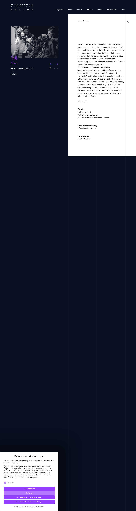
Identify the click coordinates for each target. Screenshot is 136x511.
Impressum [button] (41, 506)
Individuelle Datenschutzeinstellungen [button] (29, 502)
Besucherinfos (112, 10)
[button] (51, 64)
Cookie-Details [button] (18, 506)
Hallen (70, 10)
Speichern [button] (29, 493)
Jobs (123, 10)
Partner (79, 10)
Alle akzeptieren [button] (29, 489)
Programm (60, 10)
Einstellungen (13, 477)
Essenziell (10, 482)
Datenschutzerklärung (18, 475)
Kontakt (100, 10)
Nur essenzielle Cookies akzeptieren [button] (29, 497)
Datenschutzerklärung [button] (30, 506)
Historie (90, 10)
